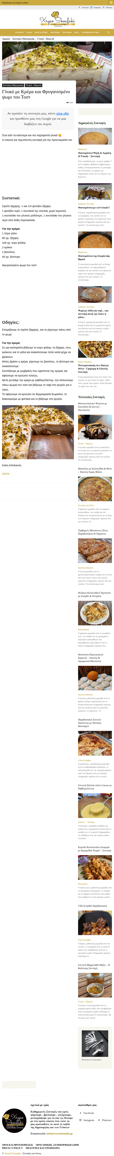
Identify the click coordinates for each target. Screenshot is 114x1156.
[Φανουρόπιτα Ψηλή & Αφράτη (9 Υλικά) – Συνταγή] (95, 136)
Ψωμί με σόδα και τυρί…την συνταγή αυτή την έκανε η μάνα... (93, 314)
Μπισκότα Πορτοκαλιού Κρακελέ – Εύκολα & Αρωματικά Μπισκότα (90, 658)
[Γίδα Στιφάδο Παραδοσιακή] (95, 923)
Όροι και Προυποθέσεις (17, 1145)
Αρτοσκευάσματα (85, 567)
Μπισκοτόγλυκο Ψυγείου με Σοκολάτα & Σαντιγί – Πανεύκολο (92, 406)
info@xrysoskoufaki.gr (60, 1133)
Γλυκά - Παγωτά (33, 85)
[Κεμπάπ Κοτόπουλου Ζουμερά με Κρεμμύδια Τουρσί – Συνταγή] (95, 867)
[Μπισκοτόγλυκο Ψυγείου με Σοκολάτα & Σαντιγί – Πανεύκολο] (95, 427)
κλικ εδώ (62, 113)
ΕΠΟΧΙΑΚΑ (67, 32)
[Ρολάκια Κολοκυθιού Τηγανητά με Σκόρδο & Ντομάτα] (95, 613)
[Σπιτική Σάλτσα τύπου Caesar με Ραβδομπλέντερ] (95, 805)
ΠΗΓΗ (5, 473)
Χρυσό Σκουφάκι (12, 1153)
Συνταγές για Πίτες (86, 505)
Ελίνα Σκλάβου (84, 760)
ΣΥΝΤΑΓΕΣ (19, 32)
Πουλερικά (82, 883)
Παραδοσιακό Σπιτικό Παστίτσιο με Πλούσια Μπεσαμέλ (89, 723)
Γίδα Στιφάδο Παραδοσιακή (92, 905)
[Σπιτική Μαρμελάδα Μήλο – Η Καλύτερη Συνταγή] (95, 985)
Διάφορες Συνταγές (86, 203)
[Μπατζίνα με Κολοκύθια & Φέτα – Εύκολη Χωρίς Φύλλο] (95, 489)
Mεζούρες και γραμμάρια (43, 1148)
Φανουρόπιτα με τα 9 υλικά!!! (94, 207)
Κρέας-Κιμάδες (85, 361)
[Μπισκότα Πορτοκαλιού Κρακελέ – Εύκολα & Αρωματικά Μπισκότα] (95, 678)
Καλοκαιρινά (83, 629)
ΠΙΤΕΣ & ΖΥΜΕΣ (41, 32)
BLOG (76, 32)
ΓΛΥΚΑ (29, 32)
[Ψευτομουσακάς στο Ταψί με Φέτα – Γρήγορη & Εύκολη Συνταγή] (95, 349)
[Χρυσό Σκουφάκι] (57, 19)
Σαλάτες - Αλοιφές (86, 822)
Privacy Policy (12, 1148)
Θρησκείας (82, 149)
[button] (108, 32)
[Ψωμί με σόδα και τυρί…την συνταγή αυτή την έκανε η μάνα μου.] (95, 294)
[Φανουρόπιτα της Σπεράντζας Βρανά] (95, 239)
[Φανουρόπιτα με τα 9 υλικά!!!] (95, 191)
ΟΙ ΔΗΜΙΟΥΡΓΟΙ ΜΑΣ (90, 32)
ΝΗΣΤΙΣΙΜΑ (55, 32)
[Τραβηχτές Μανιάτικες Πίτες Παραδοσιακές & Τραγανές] (95, 551)
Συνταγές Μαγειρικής (13, 85)
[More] (74, 494)
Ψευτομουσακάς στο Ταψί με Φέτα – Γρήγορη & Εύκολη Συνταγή (93, 368)
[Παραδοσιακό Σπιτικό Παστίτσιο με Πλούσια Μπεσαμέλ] (95, 743)
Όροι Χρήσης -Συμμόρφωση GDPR (57, 1145)
